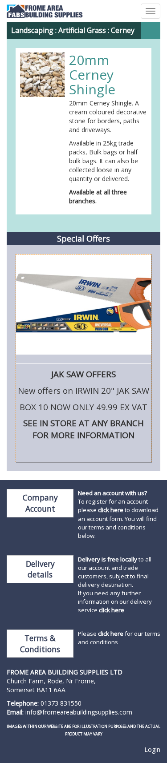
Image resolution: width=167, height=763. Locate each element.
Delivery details (40, 569)
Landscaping (32, 30)
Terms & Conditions (40, 643)
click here (110, 510)
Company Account (40, 503)
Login (152, 749)
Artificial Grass (82, 30)
